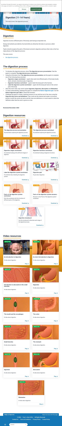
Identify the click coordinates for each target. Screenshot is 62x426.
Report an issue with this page (50, 414)
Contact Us (15, 419)
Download (24, 135)
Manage (24, 9)
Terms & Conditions (25, 419)
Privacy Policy (36, 419)
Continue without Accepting (54, 2)
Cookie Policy (46, 419)
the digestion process (12, 57)
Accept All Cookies (36, 9)
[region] (31, 6)
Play (26, 263)
